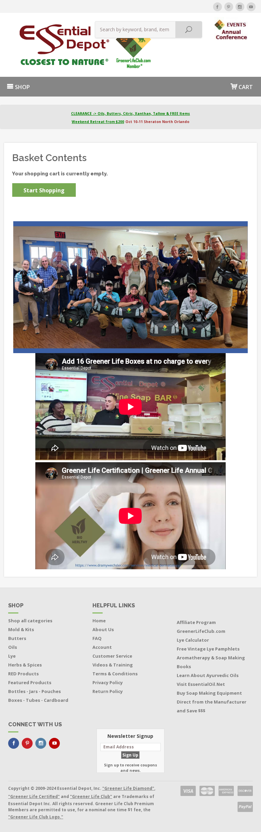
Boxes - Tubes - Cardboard (38, 700)
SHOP (22, 87)
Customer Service (112, 656)
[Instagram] (240, 6)
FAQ (97, 638)
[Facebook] (217, 6)
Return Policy (107, 691)
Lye (12, 656)
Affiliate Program (196, 622)
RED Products (23, 674)
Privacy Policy (107, 682)
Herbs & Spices (25, 665)
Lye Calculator (193, 640)
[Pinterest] (228, 6)
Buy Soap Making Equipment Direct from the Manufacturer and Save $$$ (211, 702)
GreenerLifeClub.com (201, 631)
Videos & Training (112, 665)
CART (245, 87)
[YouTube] (251, 6)
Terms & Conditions (115, 674)
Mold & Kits (21, 629)
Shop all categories (30, 621)
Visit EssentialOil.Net (201, 684)
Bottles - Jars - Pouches (34, 691)
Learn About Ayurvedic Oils (208, 675)
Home (99, 621)
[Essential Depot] (42, 45)
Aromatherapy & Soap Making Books (211, 662)
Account (102, 647)
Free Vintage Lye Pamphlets (208, 649)
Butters (17, 638)
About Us (103, 629)
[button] (231, 28)
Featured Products (29, 682)
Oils (12, 647)
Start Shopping (44, 190)
